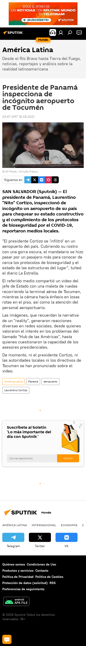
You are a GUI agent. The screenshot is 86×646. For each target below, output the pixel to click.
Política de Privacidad (17, 577)
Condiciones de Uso (41, 564)
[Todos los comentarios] (6, 639)
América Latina (13, 381)
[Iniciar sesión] (60, 32)
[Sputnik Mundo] (13, 34)
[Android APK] (16, 602)
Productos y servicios (17, 570)
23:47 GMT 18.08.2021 (18, 117)
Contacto (41, 570)
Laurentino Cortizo (15, 390)
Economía (69, 525)
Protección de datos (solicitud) (25, 583)
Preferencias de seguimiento (23, 589)
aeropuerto (50, 381)
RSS (53, 583)
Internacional (44, 525)
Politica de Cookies (49, 577)
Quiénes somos (13, 564)
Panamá (33, 381)
